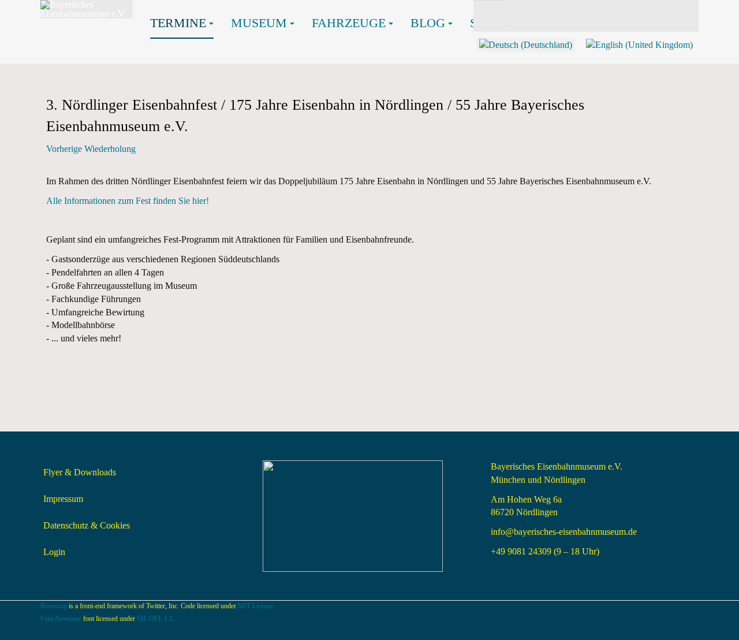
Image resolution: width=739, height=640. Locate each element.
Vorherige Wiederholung (91, 149)
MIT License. (256, 606)
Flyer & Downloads (79, 472)
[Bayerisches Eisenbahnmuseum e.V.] (86, 9)
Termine (178, 23)
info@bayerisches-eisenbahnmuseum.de (564, 532)
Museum (259, 23)
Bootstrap (53, 606)
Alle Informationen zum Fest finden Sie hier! (128, 201)
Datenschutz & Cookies (86, 525)
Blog (427, 23)
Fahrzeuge (349, 23)
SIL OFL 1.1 (155, 619)
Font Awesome (60, 619)
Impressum (63, 499)
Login (54, 552)
